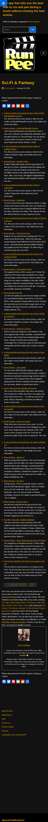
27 (31, 585)
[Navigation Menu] (43, 53)
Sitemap (5, 731)
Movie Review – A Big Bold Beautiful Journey (21, 128)
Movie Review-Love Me (13, 293)
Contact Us (6, 723)
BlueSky (22, 622)
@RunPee (6, 622)
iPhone (29, 22)
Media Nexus (7, 715)
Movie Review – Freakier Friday (16, 161)
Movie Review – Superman (14, 200)
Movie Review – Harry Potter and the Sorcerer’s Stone (25, 540)
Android (36, 22)
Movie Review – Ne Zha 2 (14, 481)
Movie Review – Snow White (15, 368)
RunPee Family (8, 727)
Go (33, 30)
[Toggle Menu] (3, 3)
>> (35, 585)
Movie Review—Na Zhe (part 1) (16, 502)
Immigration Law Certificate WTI (14, 735)
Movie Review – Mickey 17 (14, 457)
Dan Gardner (10, 88)
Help (3, 719)
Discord (16, 622)
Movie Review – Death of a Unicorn (17, 329)
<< (6, 585)
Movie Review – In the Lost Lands (17, 421)
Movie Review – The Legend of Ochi (18, 269)
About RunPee (7, 711)
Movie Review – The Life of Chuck (17, 233)
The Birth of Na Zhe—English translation (19, 520)
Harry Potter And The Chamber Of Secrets (20, 388)
